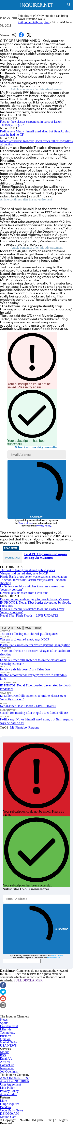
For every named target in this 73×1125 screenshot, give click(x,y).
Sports (4, 1023)
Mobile (4, 1052)
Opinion (5, 1039)
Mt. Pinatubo (18, 727)
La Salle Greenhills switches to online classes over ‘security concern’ (32, 588)
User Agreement (10, 1084)
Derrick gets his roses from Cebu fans (24, 592)
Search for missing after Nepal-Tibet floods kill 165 (34, 713)
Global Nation (9, 1042)
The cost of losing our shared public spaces (27, 570)
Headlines (9, 17)
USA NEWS (8, 1045)
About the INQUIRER (14, 1081)
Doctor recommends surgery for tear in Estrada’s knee (34, 599)
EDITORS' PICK (11, 627)
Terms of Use (25, 522)
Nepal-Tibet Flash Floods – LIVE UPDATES (29, 615)
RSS (3, 1055)
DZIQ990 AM (9, 1113)
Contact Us (7, 1065)
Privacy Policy (43, 525)
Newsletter (7, 1068)
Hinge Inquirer (9, 1104)
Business (5, 1036)
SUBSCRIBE (61, 929)
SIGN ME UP (36, 517)
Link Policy (7, 1087)
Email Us (6, 1058)
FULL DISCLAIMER (28, 980)
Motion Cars (8, 1117)
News (4, 1019)
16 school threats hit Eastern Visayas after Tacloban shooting (33, 581)
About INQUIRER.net (14, 1078)
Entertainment (9, 1026)
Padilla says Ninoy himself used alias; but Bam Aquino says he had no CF (35, 133)
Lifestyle (5, 1029)
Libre (3, 1100)
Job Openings (9, 1071)
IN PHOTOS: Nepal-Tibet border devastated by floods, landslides (35, 604)
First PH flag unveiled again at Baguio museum (45, 556)
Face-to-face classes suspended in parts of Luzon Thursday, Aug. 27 (31, 123)
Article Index (8, 1094)
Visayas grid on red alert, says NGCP (24, 573)
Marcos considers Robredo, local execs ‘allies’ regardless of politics (36, 142)
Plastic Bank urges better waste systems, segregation (33, 576)
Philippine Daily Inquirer (33, 22)
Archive (5, 1061)
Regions (33, 727)
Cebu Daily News (11, 1110)
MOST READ (33, 627)
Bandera (5, 1107)
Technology (7, 1032)
